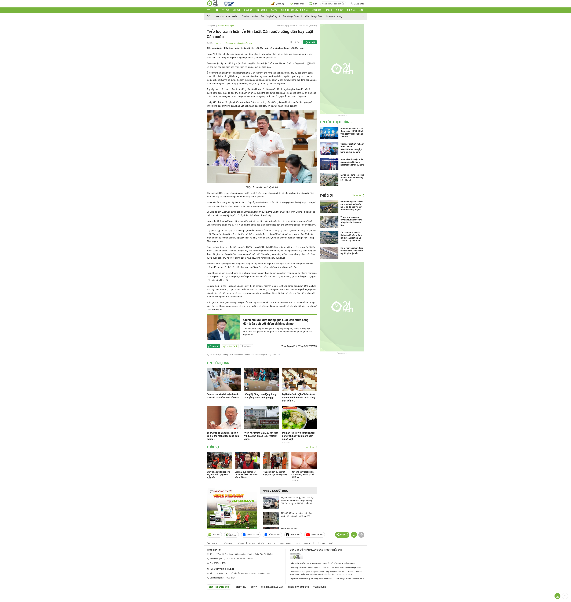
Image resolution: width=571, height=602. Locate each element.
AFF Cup (236, 10)
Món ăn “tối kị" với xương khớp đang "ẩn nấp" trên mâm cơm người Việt (298, 435)
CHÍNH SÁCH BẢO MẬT (272, 587)
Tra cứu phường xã (270, 16)
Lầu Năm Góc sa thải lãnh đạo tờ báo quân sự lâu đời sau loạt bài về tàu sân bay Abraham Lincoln (352, 236)
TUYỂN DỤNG (319, 587)
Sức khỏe (316, 10)
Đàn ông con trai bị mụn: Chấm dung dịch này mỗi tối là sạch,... (302, 474)
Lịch (315, 4)
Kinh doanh (261, 10)
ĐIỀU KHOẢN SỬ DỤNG (298, 587)
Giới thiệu (241, 587)
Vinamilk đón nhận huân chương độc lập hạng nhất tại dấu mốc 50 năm (352, 162)
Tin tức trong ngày (226, 16)
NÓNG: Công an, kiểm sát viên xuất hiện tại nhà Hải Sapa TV (296, 514)
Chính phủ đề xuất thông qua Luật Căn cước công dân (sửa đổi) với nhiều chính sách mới (275, 321)
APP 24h (216, 535)
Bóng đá (248, 10)
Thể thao (351, 10)
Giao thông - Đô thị (314, 16)
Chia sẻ (312, 42)
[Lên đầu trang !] (565, 596)
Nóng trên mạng (334, 16)
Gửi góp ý (232, 346)
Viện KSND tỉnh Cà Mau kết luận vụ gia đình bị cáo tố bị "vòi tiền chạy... (261, 435)
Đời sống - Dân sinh (292, 16)
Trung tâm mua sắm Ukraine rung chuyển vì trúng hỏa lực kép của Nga (351, 221)
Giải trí (274, 10)
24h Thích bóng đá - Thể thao (295, 10)
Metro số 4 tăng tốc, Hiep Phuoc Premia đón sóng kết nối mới (352, 177)
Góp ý (254, 587)
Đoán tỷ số (299, 4)
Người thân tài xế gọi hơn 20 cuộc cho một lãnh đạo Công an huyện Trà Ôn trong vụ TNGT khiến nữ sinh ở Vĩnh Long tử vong (297, 500)
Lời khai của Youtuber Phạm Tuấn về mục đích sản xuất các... (246, 474)
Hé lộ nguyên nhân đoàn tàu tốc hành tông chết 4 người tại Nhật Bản (352, 251)
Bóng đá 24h (274, 535)
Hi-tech (328, 10)
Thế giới (339, 10)
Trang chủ (211, 26)
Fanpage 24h (253, 535)
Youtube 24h (317, 535)
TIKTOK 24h (295, 535)
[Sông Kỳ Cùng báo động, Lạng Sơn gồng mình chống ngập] (261, 379)
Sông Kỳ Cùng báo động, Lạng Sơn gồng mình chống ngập (260, 396)
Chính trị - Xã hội (250, 16)
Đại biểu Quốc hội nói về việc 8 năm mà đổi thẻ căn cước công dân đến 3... (298, 397)
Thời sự (217, 43)
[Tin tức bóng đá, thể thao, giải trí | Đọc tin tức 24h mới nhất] (212, 3)
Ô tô (361, 10)
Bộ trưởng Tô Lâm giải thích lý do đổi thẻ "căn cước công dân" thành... (223, 435)
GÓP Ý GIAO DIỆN (9, 596)
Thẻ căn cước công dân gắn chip (238, 43)
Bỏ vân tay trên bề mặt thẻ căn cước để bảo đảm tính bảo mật (223, 396)
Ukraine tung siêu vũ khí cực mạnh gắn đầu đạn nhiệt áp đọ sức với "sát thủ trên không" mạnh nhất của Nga (352, 205)
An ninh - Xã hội (256, 543)
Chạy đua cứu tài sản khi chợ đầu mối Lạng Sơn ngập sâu (218, 474)
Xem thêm (309, 447)
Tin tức (225, 10)
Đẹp (298, 543)
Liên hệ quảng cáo (219, 587)
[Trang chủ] (211, 16)
